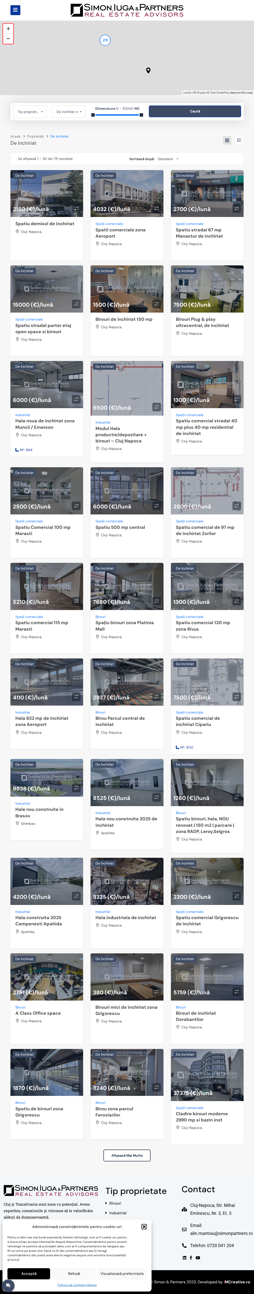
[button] (144, 1226)
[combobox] (30, 112)
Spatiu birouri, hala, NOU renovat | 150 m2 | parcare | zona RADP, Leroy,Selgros (205, 825)
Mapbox (201, 93)
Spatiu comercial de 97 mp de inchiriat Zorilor (205, 530)
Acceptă (28, 1273)
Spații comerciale (109, 223)
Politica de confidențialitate (77, 1285)
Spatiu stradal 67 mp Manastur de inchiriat (199, 233)
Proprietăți (35, 136)
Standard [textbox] (165, 159)
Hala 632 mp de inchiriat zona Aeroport (41, 721)
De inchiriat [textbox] (67, 111)
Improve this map (241, 93)
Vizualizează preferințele (122, 1273)
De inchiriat (24, 175)
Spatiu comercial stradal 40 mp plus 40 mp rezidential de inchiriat (206, 427)
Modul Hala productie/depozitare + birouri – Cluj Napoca (121, 435)
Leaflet (187, 93)
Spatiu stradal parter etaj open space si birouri (43, 329)
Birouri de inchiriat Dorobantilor (196, 1016)
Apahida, (108, 833)
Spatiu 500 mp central (120, 527)
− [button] (8, 39)
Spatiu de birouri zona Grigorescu (39, 1112)
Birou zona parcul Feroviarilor (114, 1112)
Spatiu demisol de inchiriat (44, 224)
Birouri (100, 616)
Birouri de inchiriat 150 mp (124, 319)
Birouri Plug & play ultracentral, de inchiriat (202, 322)
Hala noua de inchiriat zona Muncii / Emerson (45, 424)
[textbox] (30, 112)
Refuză (74, 1273)
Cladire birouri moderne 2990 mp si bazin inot (202, 1117)
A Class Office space (38, 1013)
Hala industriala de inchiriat (125, 918)
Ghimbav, (28, 823)
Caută (195, 111)
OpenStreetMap (219, 93)
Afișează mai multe (127, 1155)
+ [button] (8, 29)
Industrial (22, 415)
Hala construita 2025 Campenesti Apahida (38, 921)
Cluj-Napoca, (31, 231)
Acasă (15, 136)
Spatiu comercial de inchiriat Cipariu (198, 721)
